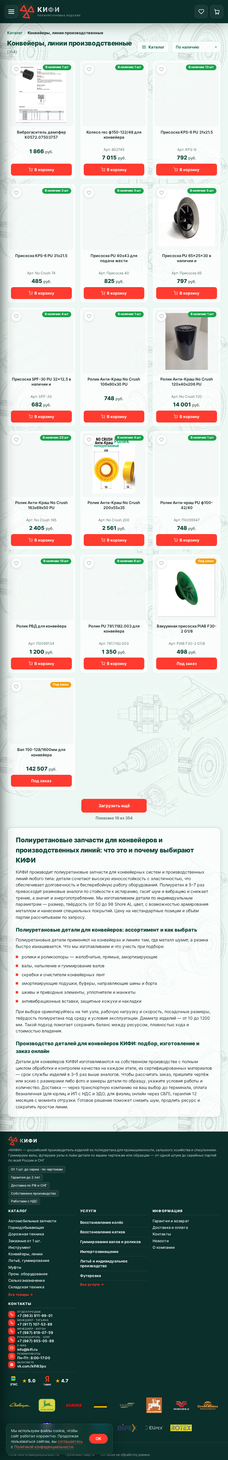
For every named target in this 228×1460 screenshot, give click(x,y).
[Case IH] (101, 1405)
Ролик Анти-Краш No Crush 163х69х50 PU (41, 505)
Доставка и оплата (170, 1227)
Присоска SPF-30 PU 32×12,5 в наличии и (41, 382)
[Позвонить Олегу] (11, 1339)
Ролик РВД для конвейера (41, 626)
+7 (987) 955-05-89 (35, 1341)
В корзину (44, 169)
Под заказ (187, 663)
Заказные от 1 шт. (24, 1241)
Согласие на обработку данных (125, 1455)
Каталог (15, 32)
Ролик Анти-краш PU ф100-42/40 (186, 505)
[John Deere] (47, 1405)
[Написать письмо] (11, 1348)
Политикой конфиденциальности (43, 1447)
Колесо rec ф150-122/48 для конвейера (113, 135)
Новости (161, 1241)
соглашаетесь (70, 1441)
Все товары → (20, 1294)
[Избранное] (201, 11)
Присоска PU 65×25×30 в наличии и (186, 258)
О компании (164, 1247)
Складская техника (26, 1287)
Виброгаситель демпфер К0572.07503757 (41, 135)
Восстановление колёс (101, 1222)
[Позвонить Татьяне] (11, 1322)
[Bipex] (127, 1428)
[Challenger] (20, 1405)
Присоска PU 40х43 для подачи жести (114, 258)
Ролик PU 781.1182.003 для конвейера (114, 629)
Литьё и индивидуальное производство (103, 1263)
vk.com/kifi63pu (31, 1366)
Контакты (162, 1234)
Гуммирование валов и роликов (110, 1242)
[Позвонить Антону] (11, 1331)
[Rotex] (181, 1428)
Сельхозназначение (26, 1280)
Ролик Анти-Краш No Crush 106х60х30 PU (114, 382)
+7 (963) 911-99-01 (35, 1316)
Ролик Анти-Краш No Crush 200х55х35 (114, 505)
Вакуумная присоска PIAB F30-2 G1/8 (186, 629)
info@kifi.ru (27, 1350)
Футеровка (90, 1275)
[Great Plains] (208, 1405)
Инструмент (19, 1247)
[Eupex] (154, 1428)
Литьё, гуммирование (28, 1260)
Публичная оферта (79, 1455)
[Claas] (74, 1405)
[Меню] (11, 11)
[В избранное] (16, 69)
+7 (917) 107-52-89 (34, 1324)
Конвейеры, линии (25, 1254)
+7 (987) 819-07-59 (35, 1333)
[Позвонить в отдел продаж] (11, 1314)
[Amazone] (154, 1405)
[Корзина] (216, 11)
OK (98, 1438)
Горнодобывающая (26, 1227)
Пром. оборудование (28, 1274)
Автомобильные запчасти (32, 1221)
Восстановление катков (102, 1232)
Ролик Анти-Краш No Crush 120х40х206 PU (186, 382)
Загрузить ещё (114, 805)
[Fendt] (127, 1405)
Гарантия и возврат (171, 1221)
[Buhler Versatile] (181, 1405)
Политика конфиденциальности (33, 1455)
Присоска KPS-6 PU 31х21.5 (187, 132)
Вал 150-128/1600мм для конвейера (41, 752)
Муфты (15, 1267)
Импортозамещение (99, 1251)
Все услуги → (92, 1284)
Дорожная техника (26, 1234)
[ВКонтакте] (11, 1364)
